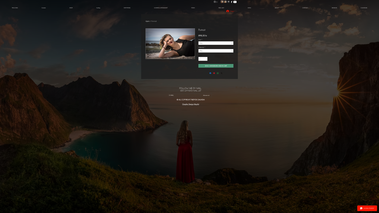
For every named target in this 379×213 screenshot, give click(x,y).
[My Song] (235, 2)
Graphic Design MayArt (190, 104)
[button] (216, 1)
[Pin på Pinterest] (214, 73)
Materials (201, 47)
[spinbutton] (202, 59)
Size (200, 40)
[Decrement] (200, 59)
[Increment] (205, 59)
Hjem (148, 21)
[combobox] (215, 43)
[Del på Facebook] (210, 73)
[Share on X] (221, 73)
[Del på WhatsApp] (218, 73)
